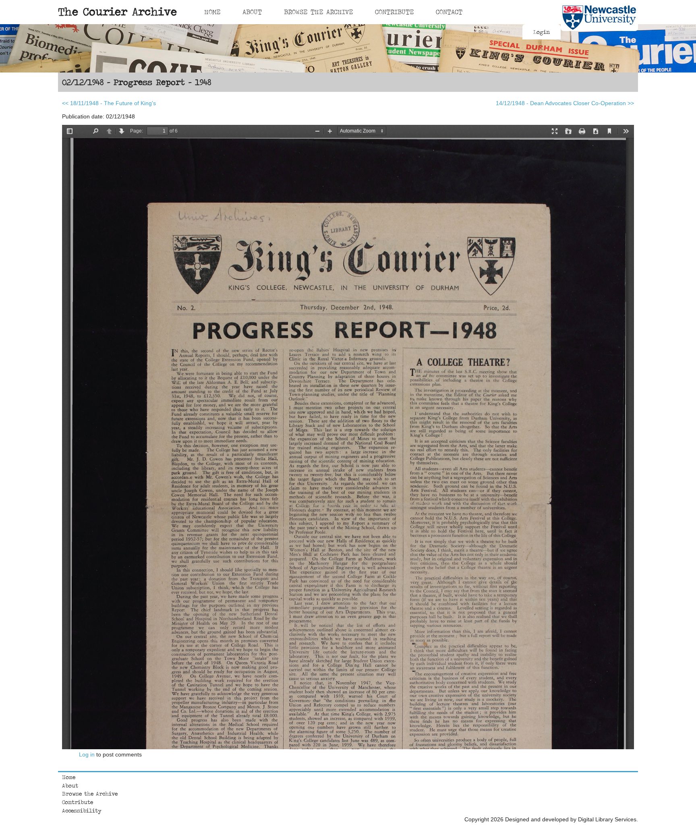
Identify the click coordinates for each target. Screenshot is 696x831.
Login (541, 31)
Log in (87, 754)
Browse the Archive (90, 793)
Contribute (394, 11)
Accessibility (82, 810)
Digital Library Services (607, 819)
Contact (449, 11)
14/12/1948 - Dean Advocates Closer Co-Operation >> (565, 103)
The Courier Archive (117, 11)
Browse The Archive (318, 11)
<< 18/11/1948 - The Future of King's (109, 103)
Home (212, 11)
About (252, 11)
